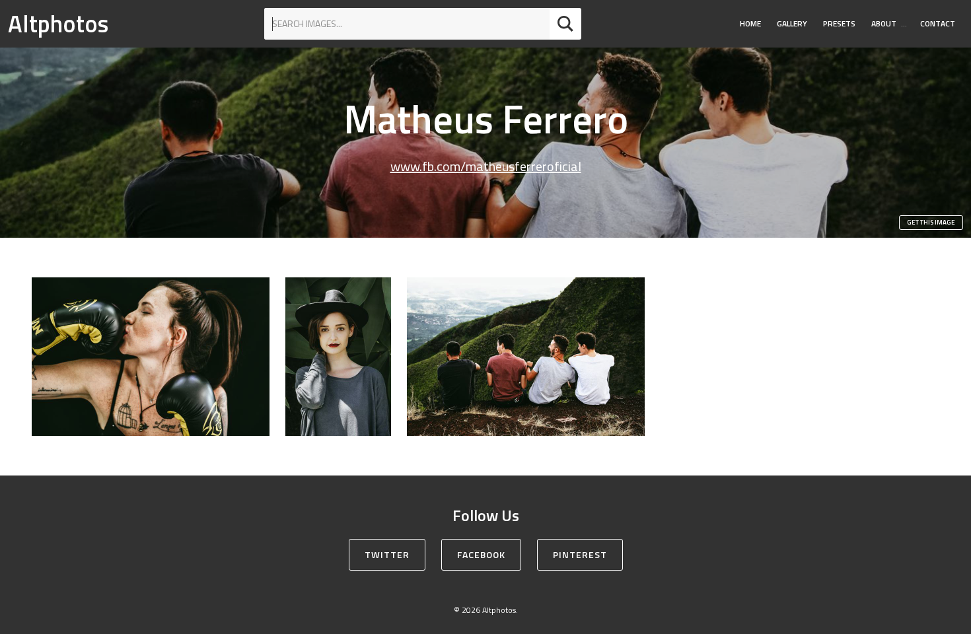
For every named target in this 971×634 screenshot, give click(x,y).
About (883, 23)
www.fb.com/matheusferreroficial (485, 166)
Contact (937, 23)
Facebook (481, 554)
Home (750, 23)
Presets (839, 23)
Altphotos (58, 23)
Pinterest (580, 554)
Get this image (931, 222)
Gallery (792, 23)
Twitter (387, 554)
